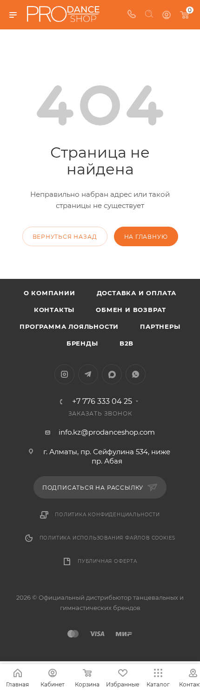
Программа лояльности (69, 326)
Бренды (82, 343)
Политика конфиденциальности (107, 515)
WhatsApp (136, 374)
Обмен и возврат (131, 309)
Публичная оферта (107, 561)
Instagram (64, 374)
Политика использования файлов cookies (108, 538)
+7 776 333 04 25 (102, 401)
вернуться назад (65, 236)
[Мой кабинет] (166, 14)
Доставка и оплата (137, 293)
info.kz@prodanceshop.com (107, 432)
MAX (112, 374)
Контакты (54, 309)
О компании (49, 293)
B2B (126, 343)
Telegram (88, 374)
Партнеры (160, 326)
